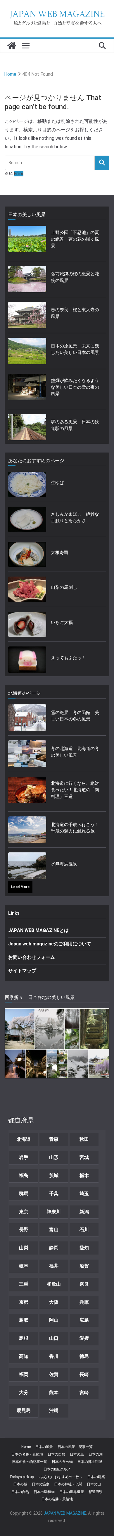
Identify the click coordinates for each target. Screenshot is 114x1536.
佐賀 (53, 1374)
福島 (23, 1175)
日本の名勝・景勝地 (27, 1454)
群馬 (23, 1193)
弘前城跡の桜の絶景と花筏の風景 (75, 277)
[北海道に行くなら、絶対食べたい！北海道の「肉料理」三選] (27, 792)
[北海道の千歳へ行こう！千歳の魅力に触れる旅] (27, 829)
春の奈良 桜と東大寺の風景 (75, 313)
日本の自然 (56, 1454)
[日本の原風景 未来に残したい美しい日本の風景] (27, 351)
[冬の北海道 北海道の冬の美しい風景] (27, 753)
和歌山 (54, 1284)
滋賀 (84, 1266)
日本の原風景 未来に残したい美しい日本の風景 (75, 349)
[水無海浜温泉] (27, 865)
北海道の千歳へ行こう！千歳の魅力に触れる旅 (75, 828)
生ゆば (57, 482)
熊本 (53, 1392)
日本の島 (77, 1454)
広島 (84, 1320)
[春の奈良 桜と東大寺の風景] (27, 315)
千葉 (53, 1193)
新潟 (84, 1212)
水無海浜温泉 (64, 863)
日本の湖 (96, 1454)
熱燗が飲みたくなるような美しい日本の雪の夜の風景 (75, 387)
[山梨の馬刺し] (27, 589)
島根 (23, 1338)
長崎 (84, 1374)
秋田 (84, 1139)
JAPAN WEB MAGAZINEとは (38, 930)
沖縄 (53, 1410)
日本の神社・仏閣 (68, 1484)
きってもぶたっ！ (68, 658)
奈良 (84, 1284)
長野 (23, 1229)
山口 (53, 1338)
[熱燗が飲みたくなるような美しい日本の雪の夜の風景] (27, 389)
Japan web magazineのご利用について (49, 944)
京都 (23, 1302)
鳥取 (23, 1320)
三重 (23, 1284)
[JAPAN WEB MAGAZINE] (12, 46)
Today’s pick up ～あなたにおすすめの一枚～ (46, 1477)
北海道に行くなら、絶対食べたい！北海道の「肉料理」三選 (75, 790)
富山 (53, 1229)
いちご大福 (62, 622)
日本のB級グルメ (57, 1469)
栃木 (84, 1175)
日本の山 (94, 1484)
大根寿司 (59, 552)
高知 (23, 1356)
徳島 (84, 1356)
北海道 (24, 1139)
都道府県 (96, 1492)
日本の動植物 (44, 1492)
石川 (84, 1229)
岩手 (23, 1157)
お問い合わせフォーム (31, 957)
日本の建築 (96, 1477)
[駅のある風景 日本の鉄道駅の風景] (27, 427)
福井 (53, 1266)
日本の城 (20, 1484)
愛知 (84, 1248)
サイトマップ (22, 970)
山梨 (23, 1248)
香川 (53, 1356)
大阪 (53, 1302)
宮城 (84, 1157)
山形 (53, 1157)
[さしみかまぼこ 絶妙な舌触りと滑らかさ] (27, 519)
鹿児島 (24, 1410)
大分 (23, 1392)
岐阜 (23, 1266)
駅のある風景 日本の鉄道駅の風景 (75, 425)
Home (26, 1447)
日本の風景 (44, 1447)
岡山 (53, 1320)
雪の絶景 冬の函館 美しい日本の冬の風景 (75, 716)
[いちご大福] (27, 624)
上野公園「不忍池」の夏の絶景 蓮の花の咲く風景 (75, 239)
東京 (23, 1212)
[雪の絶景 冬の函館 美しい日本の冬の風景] (27, 717)
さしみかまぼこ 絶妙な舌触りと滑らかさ (75, 518)
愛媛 (84, 1338)
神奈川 (54, 1212)
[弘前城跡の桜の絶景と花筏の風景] (27, 279)
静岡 (53, 1248)
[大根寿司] (27, 554)
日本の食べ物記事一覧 (29, 1462)
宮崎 (84, 1392)
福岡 (23, 1374)
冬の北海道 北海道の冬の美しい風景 (75, 752)
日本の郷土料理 (89, 1462)
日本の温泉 (40, 1484)
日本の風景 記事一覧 (75, 1447)
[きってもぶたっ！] (27, 659)
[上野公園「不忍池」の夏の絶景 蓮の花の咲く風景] (27, 241)
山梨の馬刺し (64, 587)
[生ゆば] (27, 484)
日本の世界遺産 (71, 1492)
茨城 (53, 1175)
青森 (53, 1139)
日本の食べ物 (62, 1462)
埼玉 (84, 1193)
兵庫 (84, 1302)
